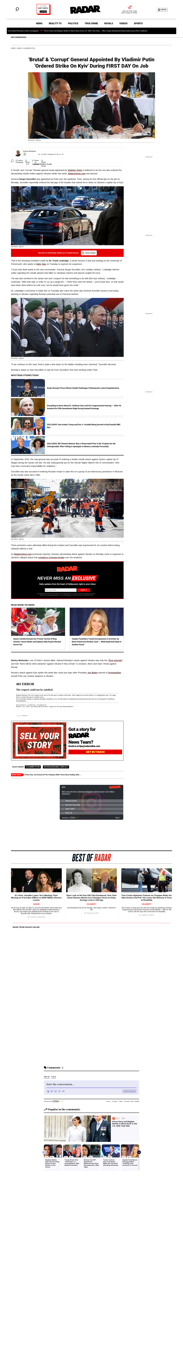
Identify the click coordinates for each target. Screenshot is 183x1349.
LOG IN (163, 9)
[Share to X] (27, 161)
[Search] (17, 11)
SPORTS (138, 23)
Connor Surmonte (29, 151)
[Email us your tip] (44, 14)
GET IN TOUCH (95, 752)
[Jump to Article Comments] (12, 161)
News (19, 48)
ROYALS (108, 23)
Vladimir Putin (29, 48)
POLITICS (73, 23)
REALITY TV (55, 23)
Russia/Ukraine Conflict (56, 767)
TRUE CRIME (91, 23)
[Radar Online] (85, 9)
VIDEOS (123, 23)
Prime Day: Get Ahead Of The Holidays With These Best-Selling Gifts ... (53, 775)
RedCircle (25, 715)
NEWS (39, 23)
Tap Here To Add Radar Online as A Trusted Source (58, 253)
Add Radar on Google (44, 164)
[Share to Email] (43, 161)
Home (13, 48)
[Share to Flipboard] (35, 161)
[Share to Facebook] (19, 161)
